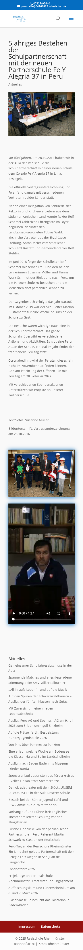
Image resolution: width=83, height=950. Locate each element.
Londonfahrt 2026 (21, 869)
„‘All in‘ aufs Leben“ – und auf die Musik (37, 689)
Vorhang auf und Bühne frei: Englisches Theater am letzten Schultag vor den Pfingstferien (38, 817)
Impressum (26, 926)
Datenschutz (50, 926)
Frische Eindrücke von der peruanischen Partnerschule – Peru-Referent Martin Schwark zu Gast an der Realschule (38, 834)
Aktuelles (15, 84)
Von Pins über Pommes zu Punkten (34, 744)
